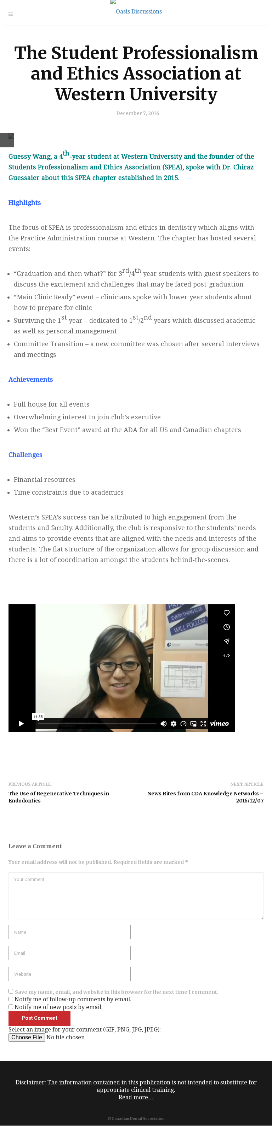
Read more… (136, 1097)
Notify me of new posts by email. (59, 1007)
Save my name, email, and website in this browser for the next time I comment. (117, 992)
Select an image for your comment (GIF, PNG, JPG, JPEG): (84, 1029)
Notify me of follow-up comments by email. (73, 999)
